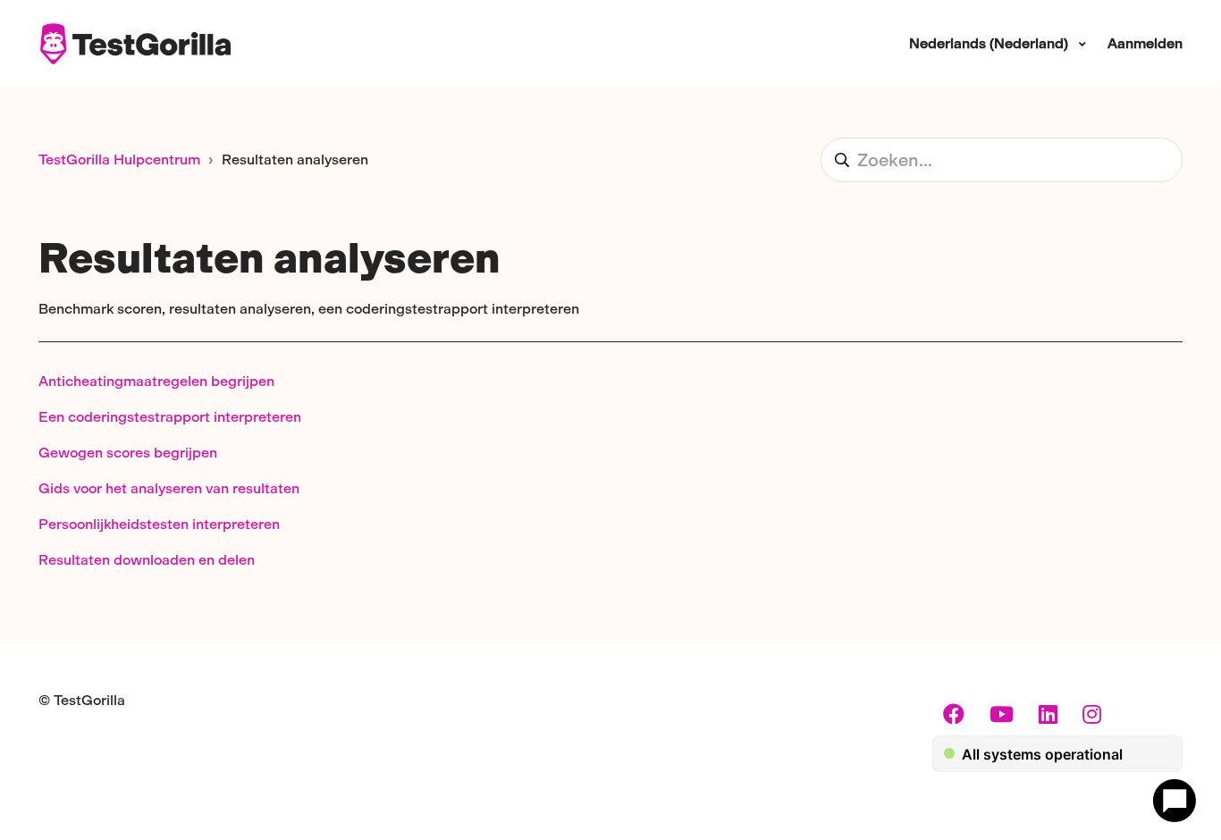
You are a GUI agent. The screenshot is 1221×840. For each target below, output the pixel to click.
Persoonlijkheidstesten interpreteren (159, 524)
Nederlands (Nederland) (990, 43)
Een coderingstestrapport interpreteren (169, 416)
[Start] (134, 43)
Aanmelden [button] (1145, 43)
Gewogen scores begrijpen (127, 452)
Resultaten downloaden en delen (146, 559)
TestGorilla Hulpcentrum (119, 159)
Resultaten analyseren (295, 159)
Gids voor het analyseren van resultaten (168, 488)
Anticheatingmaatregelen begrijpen (156, 381)
